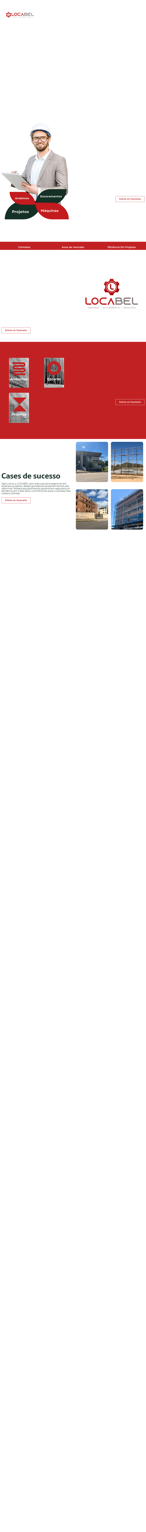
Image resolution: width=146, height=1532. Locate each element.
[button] (79, 462)
